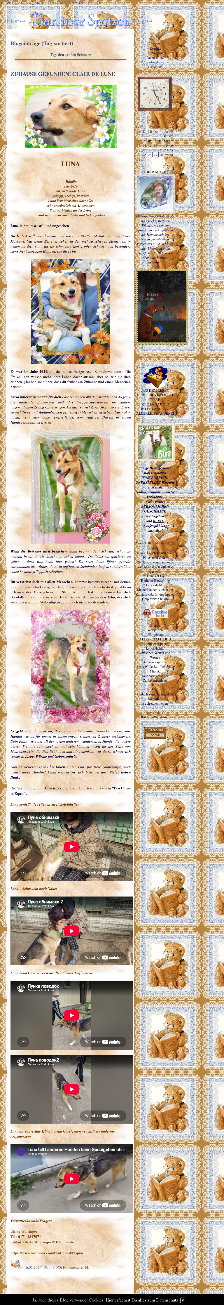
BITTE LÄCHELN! (155, 408)
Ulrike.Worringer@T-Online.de (48, 1242)
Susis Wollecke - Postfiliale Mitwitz (155, 668)
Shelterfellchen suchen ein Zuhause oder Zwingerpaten (155, 591)
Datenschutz (155, 57)
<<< (138, 126)
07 (161, 140)
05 (150, 140)
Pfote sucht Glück (155, 557)
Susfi (155, 689)
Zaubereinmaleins (155, 680)
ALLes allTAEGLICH (155, 639)
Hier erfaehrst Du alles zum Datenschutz (142, 1300)
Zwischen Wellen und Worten (155, 655)
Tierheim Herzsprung (155, 580)
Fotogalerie (155, 62)
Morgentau (155, 634)
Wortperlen (155, 629)
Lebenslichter (155, 585)
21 (161, 150)
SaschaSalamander (155, 675)
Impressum (155, 52)
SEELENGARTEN (155, 404)
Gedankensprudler (155, 662)
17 (138, 150)
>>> (171, 126)
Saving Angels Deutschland (155, 553)
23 (171, 150)
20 (155, 150)
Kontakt (155, 48)
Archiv (155, 43)
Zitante (155, 625)
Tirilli (155, 685)
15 (166, 145)
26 (149, 154)
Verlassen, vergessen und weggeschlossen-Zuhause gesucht (155, 566)
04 (144, 140)
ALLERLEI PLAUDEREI (155, 413)
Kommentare (73, 1267)
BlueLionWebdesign (155, 717)
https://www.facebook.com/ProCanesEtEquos (46, 1253)
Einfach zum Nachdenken (155, 694)
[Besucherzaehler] (155, 737)
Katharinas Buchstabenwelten (155, 700)
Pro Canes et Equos (155, 575)
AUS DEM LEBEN (155, 390)
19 (150, 150)
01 (166, 136)
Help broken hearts (155, 598)
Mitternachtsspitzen (155, 643)
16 (171, 145)
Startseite (155, 39)
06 (155, 140)
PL (87, 1267)
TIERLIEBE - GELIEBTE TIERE (155, 397)
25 (144, 154)
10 (138, 145)
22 (166, 150)
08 (166, 140)
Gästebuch (155, 66)
